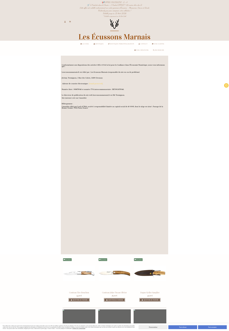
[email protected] (96, 84)
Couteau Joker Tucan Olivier (114, 292)
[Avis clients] (226, 85)
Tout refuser (183, 327)
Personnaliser (153, 327)
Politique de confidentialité (78, 328)
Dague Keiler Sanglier (150, 292)
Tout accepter (212, 327)
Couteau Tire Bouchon (79, 292)
